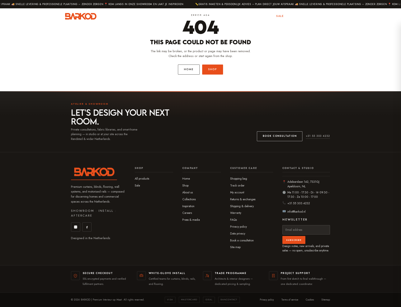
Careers (187, 213)
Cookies (310, 299)
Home (189, 69)
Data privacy (237, 233)
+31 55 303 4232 (318, 136)
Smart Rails (220, 16)
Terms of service (289, 299)
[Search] (302, 16)
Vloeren (152, 16)
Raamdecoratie (126, 16)
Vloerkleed (175, 16)
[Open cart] (333, 16)
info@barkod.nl (296, 211)
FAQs (233, 220)
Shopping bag (238, 178)
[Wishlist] (313, 16)
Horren (197, 16)
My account (237, 192)
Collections (189, 199)
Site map (235, 247)
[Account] (323, 16)
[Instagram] (75, 227)
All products (142, 178)
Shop (240, 16)
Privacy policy (238, 227)
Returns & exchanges (242, 199)
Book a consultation (242, 240)
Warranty (235, 213)
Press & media (191, 220)
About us (187, 192)
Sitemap (325, 299)
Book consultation (280, 136)
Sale (280, 16)
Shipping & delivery (242, 206)
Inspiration (260, 16)
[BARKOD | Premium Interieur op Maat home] (80, 16)
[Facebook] (86, 227)
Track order (237, 185)
